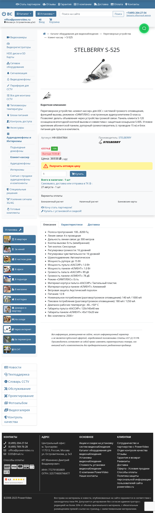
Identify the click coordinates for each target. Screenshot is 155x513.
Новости (14, 367)
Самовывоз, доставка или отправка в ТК (66, 183)
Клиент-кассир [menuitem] (19, 157)
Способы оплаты (127, 472)
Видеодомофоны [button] (20, 79)
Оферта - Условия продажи (133, 468)
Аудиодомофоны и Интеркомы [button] (19, 139)
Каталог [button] (24, 13)
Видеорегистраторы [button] (19, 47)
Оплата (118, 4)
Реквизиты (123, 461)
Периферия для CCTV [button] (18, 87)
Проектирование (20, 396)
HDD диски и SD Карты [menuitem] (16, 55)
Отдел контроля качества (132, 450)
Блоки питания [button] (19, 115)
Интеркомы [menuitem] (17, 169)
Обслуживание (19, 389)
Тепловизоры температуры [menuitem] (16, 107)
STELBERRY (125, 137)
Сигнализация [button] (18, 73)
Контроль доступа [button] (21, 121)
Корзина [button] (54, 22)
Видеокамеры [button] (18, 37)
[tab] (50, 224)
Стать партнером (29, 4)
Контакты (133, 4)
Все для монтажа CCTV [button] (18, 97)
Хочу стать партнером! (58, 207)
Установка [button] (46, 13)
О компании (83, 4)
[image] (97, 71)
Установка (12, 229)
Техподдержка (18, 374)
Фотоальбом (17, 403)
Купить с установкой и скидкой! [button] (63, 211)
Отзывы (51, 4)
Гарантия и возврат (128, 457)
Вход (42, 21)
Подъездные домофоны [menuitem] (17, 149)
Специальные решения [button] (16, 191)
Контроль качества (13, 419)
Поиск (118, 14)
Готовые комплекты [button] (13, 210)
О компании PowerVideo (93, 472)
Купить (79, 174)
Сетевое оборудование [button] (15, 65)
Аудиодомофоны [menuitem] (20, 163)
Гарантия (65, 4)
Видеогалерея (19, 410)
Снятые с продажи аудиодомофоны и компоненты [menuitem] (21, 179)
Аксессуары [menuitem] (17, 127)
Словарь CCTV (18, 381)
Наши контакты (88, 475)
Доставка (102, 4)
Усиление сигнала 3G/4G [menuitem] (19, 201)
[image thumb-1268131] (47, 95)
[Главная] (44, 33)
